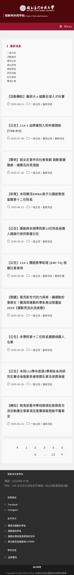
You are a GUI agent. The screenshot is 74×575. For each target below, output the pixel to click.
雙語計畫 (11, 81)
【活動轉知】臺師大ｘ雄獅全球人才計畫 (36, 96)
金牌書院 (12, 557)
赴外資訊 (11, 77)
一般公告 (11, 53)
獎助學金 (11, 69)
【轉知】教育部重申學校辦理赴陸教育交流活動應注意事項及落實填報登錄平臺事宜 (36, 411)
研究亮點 (11, 73)
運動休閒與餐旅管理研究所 (21, 536)
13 (53, 454)
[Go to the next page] (62, 454)
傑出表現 (11, 65)
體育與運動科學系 (17, 525)
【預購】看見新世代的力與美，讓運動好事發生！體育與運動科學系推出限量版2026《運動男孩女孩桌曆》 (36, 303)
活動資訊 (11, 57)
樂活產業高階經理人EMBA (21, 541)
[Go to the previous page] (17, 447)
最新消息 (47, 104)
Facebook (13, 504)
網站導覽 (37, 567)
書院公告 (11, 61)
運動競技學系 (14, 531)
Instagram (13, 510)
